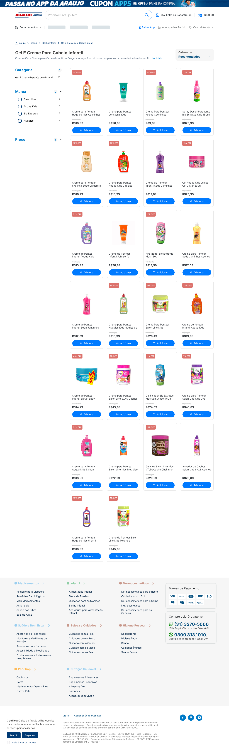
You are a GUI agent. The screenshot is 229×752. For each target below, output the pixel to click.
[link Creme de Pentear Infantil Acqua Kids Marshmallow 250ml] (86, 233)
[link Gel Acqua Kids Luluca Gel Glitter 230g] (197, 162)
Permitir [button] (14, 735)
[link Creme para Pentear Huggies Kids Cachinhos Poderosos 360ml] (86, 91)
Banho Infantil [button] (77, 605)
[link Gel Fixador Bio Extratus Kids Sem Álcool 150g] (160, 375)
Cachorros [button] (22, 677)
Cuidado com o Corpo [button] (81, 643)
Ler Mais (157, 58)
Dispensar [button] (30, 735)
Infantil (34, 43)
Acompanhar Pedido (174, 27)
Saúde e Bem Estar (31, 625)
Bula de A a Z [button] (24, 614)
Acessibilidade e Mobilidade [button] (32, 650)
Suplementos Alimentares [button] (83, 677)
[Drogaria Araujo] (28, 14)
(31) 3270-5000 (191, 624)
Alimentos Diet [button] (77, 686)
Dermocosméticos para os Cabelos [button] (136, 611)
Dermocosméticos (136, 583)
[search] (98, 15)
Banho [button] (125, 643)
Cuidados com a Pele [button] (81, 633)
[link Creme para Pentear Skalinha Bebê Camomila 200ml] (86, 162)
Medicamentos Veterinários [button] (32, 686)
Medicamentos (28, 583)
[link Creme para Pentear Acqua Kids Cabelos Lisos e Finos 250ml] (123, 162)
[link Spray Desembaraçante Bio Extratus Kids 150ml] (197, 91)
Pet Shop (24, 669)
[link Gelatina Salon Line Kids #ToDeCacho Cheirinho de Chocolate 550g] (160, 446)
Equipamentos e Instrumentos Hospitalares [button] (33, 657)
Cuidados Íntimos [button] (131, 647)
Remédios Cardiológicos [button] (30, 596)
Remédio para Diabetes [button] (30, 591)
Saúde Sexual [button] (129, 652)
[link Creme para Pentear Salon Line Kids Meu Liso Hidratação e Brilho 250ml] (123, 446)
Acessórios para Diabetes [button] (31, 646)
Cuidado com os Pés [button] (81, 652)
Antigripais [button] (22, 605)
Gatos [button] (19, 681)
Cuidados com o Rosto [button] (82, 638)
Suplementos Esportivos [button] (83, 681)
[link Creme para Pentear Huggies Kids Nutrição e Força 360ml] (123, 304)
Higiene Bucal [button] (129, 638)
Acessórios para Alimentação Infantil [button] (86, 611)
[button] (22, 742)
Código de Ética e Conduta (87, 716)
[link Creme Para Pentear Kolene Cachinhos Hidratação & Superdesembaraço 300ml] (160, 91)
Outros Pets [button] (23, 691)
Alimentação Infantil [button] (80, 591)
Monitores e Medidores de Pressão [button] (31, 640)
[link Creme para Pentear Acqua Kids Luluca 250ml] (86, 446)
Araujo (22, 43)
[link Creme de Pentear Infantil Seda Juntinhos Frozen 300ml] (160, 162)
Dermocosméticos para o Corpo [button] (139, 600)
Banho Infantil (49, 43)
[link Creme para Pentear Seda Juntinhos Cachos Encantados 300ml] (197, 233)
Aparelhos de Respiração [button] (31, 633)
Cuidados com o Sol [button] (133, 596)
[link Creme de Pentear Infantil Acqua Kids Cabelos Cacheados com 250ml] (197, 304)
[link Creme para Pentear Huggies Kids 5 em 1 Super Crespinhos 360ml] (86, 516)
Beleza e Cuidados (83, 625)
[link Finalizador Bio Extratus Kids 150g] (160, 233)
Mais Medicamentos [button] (28, 600)
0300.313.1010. (190, 634)
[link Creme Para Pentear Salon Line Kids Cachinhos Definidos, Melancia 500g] (160, 304)
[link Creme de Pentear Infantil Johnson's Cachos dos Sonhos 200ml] (123, 233)
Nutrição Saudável (83, 669)
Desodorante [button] (128, 633)
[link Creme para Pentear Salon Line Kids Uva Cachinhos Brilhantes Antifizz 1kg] (197, 375)
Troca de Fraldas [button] (79, 596)
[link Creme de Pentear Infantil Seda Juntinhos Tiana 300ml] (86, 304)
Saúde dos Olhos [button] (26, 609)
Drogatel (193, 616)
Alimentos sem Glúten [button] (81, 695)
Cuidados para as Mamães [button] (84, 600)
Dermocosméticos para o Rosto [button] (139, 591)
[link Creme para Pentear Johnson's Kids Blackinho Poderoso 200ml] (123, 91)
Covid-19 (64, 716)
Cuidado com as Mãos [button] (82, 647)
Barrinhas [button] (74, 691)
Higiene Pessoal (134, 625)
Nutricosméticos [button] (130, 605)
